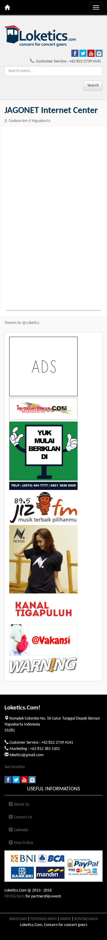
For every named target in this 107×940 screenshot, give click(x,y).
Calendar (21, 830)
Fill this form (14, 896)
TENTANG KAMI (43, 919)
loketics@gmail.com (26, 755)
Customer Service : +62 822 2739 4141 (67, 61)
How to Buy (23, 843)
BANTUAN (18, 919)
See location (14, 767)
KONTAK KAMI (86, 919)
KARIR (65, 919)
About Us (21, 804)
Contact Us (22, 817)
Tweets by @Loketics (21, 323)
